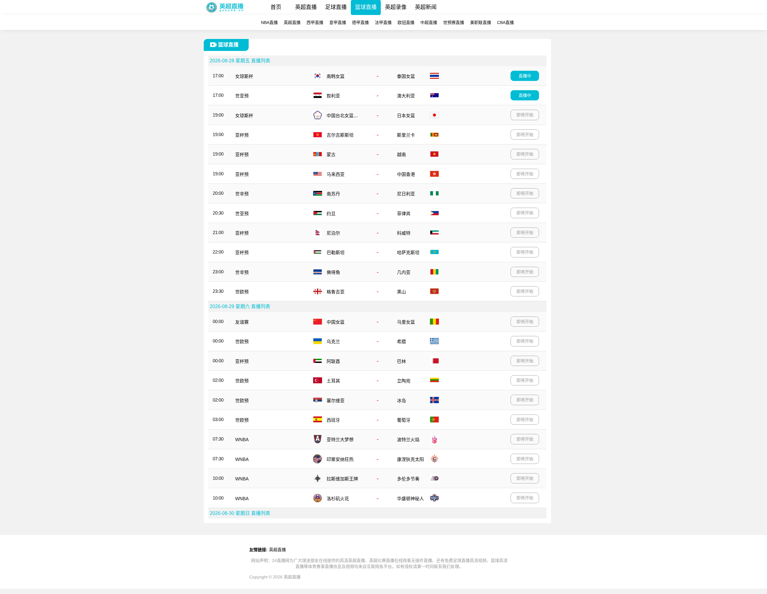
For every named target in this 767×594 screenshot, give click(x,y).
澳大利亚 (406, 95)
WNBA (242, 439)
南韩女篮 (336, 76)
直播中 (525, 75)
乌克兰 (333, 341)
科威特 (403, 233)
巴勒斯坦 (336, 252)
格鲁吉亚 (336, 291)
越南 (401, 154)
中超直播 (428, 22)
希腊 (401, 341)
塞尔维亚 (336, 400)
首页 (276, 7)
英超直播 (306, 7)
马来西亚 (336, 174)
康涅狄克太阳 (410, 459)
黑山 (401, 291)
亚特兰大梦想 (340, 439)
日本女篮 (406, 115)
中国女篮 (336, 322)
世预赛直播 (453, 22)
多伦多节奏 (408, 478)
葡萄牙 (403, 420)
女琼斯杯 (244, 76)
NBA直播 (269, 22)
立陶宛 (403, 380)
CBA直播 (505, 22)
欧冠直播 (406, 22)
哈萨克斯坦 (408, 252)
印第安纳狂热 (340, 459)
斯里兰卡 (406, 135)
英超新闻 (426, 7)
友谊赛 (242, 322)
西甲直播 (315, 22)
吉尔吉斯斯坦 (340, 135)
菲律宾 (403, 213)
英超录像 (396, 7)
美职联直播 (480, 22)
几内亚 (403, 272)
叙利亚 (333, 95)
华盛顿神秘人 (410, 498)
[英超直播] (225, 13)
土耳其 (333, 380)
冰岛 (401, 400)
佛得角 (333, 272)
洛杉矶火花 (338, 498)
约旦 (331, 213)
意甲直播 (337, 22)
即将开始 (525, 114)
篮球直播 (366, 7)
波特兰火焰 (408, 439)
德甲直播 (360, 22)
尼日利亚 (406, 193)
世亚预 (242, 95)
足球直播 (336, 7)
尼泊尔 (333, 233)
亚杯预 (242, 135)
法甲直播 (383, 22)
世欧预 (242, 291)
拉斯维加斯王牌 (342, 478)
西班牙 (333, 420)
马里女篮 (406, 322)
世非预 (242, 193)
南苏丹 (333, 193)
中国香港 (406, 174)
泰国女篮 (406, 76)
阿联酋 (333, 361)
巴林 (401, 361)
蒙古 (331, 154)
